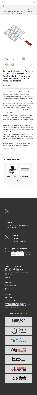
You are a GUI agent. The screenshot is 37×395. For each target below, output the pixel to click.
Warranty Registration (11, 285)
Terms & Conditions (10, 300)
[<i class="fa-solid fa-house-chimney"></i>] (3, 5)
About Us (7, 277)
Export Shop (8, 295)
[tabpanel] (12, 171)
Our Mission (8, 282)
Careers (7, 280)
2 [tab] (19, 180)
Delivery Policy (9, 297)
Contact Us (8, 292)
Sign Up (27, 254)
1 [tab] (17, 180)
